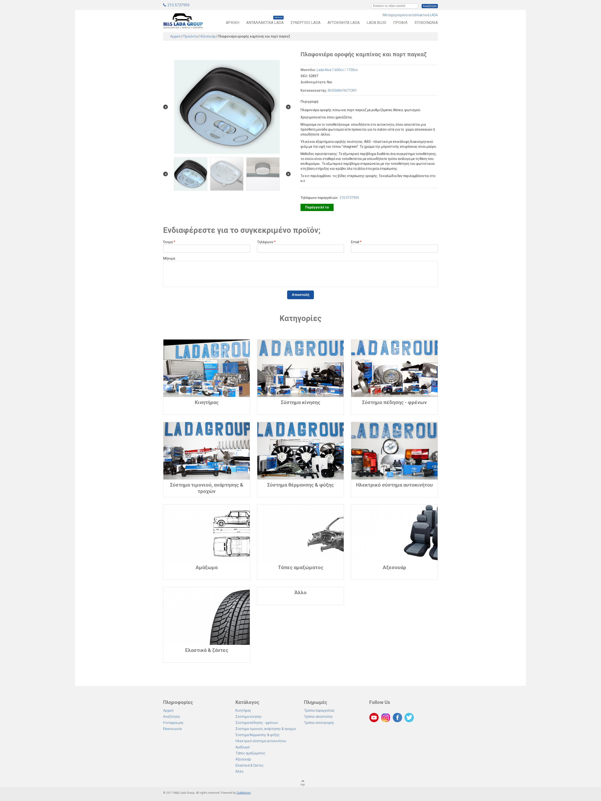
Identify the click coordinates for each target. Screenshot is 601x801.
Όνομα (169, 242)
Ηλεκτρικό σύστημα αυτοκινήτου (260, 741)
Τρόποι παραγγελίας (319, 710)
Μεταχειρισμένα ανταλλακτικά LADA (410, 15)
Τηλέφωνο (266, 242)
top (302, 784)
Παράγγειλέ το (317, 207)
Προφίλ (400, 22)
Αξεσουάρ (208, 36)
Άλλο (239, 771)
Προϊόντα (190, 36)
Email (356, 242)
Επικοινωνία (426, 22)
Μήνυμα (169, 258)
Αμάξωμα (242, 747)
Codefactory (243, 792)
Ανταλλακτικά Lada (265, 22)
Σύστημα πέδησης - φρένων (256, 723)
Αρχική (232, 22)
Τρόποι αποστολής (318, 716)
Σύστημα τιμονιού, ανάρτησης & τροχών (265, 729)
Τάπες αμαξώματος (250, 753)
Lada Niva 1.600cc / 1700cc (337, 70)
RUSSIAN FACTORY (342, 90)
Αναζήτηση (171, 716)
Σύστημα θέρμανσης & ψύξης (257, 735)
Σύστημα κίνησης (248, 716)
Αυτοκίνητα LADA (343, 22)
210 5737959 (178, 5)
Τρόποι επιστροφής (319, 723)
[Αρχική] (183, 20)
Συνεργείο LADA (305, 22)
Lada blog (376, 22)
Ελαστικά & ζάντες (249, 765)
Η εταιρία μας (173, 723)
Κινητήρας (243, 710)
